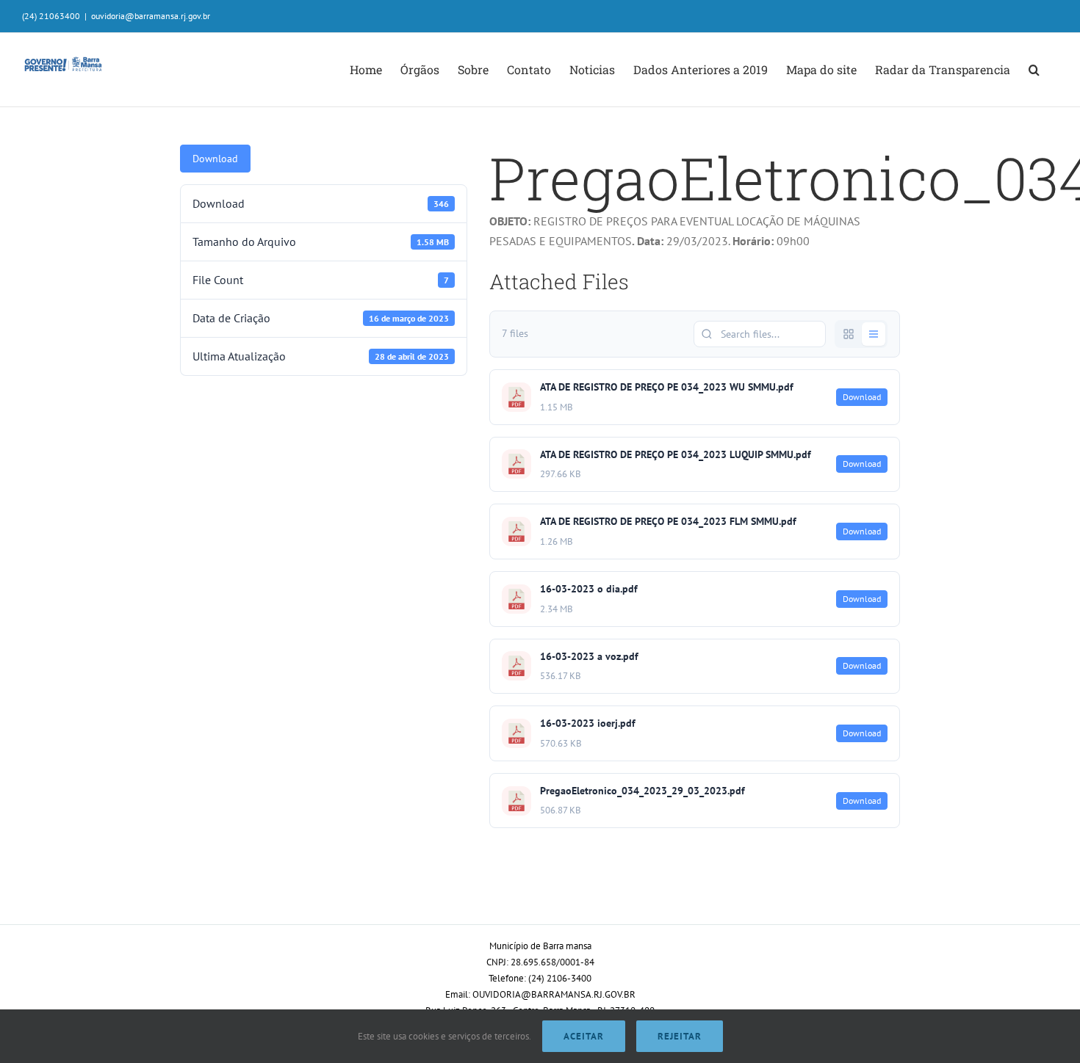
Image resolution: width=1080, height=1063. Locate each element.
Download (215, 158)
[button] (1034, 69)
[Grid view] (848, 334)
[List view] (873, 334)
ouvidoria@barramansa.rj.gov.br (150, 15)
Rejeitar (680, 1036)
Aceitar (584, 1036)
